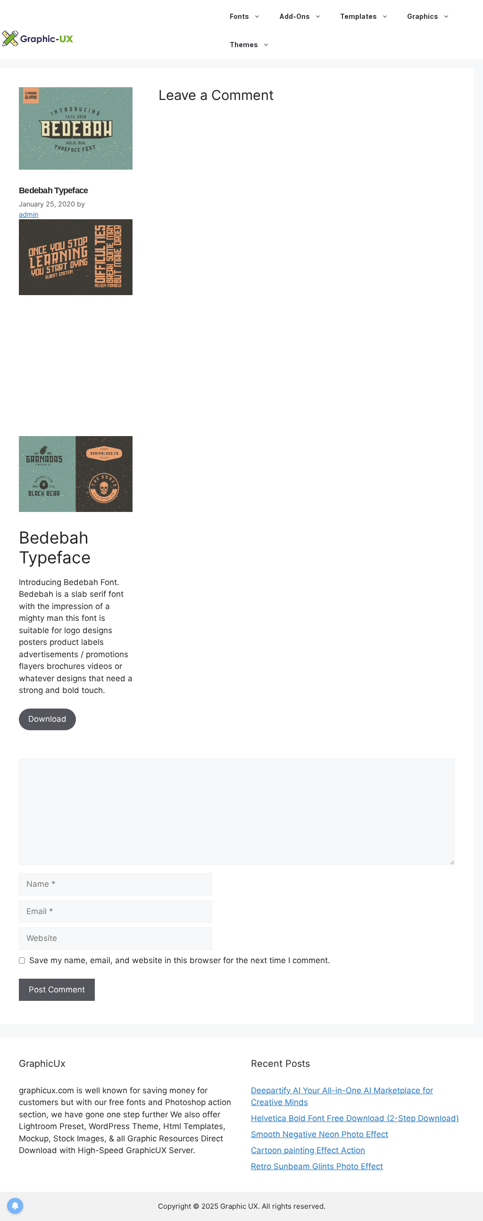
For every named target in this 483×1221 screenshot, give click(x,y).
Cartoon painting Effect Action (308, 1150)
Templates (358, 16)
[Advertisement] (89, 370)
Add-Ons (294, 16)
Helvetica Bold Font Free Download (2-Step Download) (355, 1118)
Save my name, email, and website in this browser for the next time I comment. (179, 960)
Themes (244, 45)
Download (47, 719)
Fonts (239, 16)
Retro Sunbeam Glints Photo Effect (317, 1166)
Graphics (422, 16)
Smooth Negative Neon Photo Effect (319, 1134)
